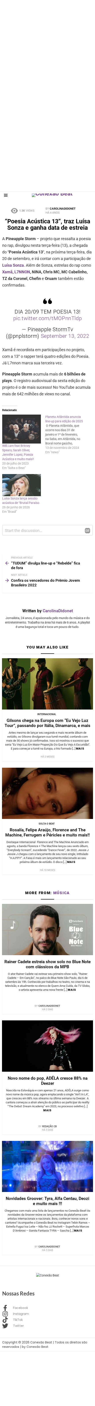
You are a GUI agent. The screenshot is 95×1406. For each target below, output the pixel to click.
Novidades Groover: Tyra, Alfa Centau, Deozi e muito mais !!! (47, 1201)
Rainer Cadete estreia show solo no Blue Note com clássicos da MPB (47, 964)
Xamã (7, 272)
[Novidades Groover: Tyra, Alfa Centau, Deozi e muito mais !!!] (47, 1166)
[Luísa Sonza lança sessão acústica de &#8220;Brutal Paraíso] (21, 485)
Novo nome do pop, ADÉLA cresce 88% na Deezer (47, 1081)
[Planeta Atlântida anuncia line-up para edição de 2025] (66, 434)
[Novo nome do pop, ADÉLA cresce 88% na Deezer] (47, 1046)
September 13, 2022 (65, 336)
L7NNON (22, 272)
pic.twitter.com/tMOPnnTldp (47, 318)
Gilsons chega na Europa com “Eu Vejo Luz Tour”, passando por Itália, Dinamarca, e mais (47, 723)
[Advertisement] (47, 47)
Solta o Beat (47, 823)
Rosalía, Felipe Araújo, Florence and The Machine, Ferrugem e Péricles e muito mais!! (47, 832)
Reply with (87, 530)
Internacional (46, 714)
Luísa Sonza (13, 265)
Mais (80, 748)
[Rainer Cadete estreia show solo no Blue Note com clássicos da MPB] (47, 929)
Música (61, 893)
